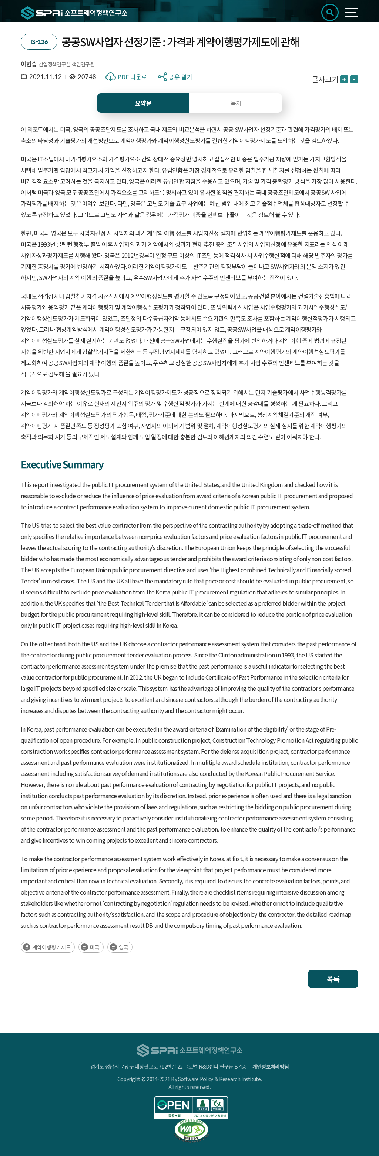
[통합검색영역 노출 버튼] (330, 12)
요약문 (143, 103)
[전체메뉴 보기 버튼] (351, 12)
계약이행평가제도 (51, 947)
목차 (236, 103)
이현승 (29, 63)
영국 (123, 947)
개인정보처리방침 (270, 1066)
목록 (333, 978)
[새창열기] (191, 1107)
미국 (95, 947)
